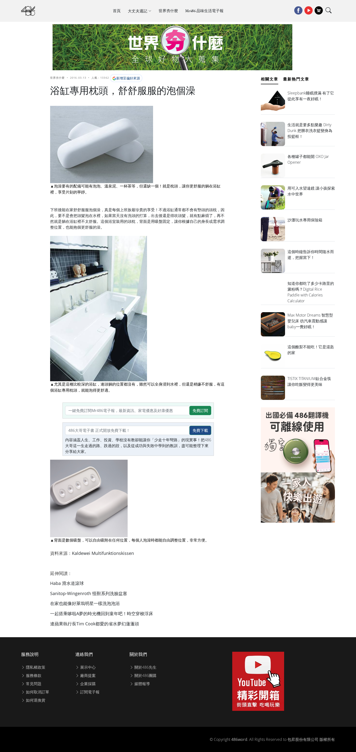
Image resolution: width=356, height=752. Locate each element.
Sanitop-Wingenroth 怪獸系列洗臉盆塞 (88, 593)
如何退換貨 (35, 700)
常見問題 (33, 683)
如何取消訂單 (37, 692)
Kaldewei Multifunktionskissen (103, 553)
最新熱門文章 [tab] (296, 79)
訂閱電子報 (89, 692)
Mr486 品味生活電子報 (204, 10)
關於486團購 (144, 675)
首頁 (117, 10)
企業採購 (87, 683)
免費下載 (200, 430)
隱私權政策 (35, 667)
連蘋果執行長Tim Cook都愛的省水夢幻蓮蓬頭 (94, 624)
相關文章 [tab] (269, 79)
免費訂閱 (200, 410)
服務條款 (33, 675)
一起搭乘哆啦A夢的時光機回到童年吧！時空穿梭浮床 (101, 613)
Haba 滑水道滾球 (67, 583)
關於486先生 (144, 667)
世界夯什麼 (168, 10)
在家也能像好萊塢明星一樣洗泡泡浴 (85, 603)
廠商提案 (87, 675)
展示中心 (87, 667)
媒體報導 (141, 683)
